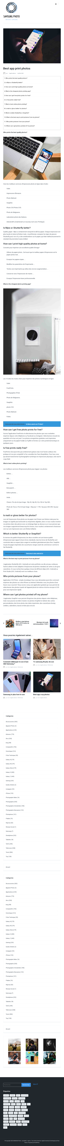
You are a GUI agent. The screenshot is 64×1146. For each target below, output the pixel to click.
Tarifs (7, 844)
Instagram (9, 789)
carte (11, 1101)
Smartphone (9, 835)
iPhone (8, 793)
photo (5, 1115)
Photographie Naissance (13, 810)
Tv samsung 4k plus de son (43, 662)
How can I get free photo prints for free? (18, 95)
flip (29, 1104)
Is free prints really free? (13, 100)
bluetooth (21, 1098)
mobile (10, 1112)
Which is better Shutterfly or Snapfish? (17, 113)
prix (11, 1118)
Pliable (8, 818)
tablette (6, 1124)
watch (24, 1124)
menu (5, 1112)
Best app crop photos (41, 694)
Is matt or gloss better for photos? (16, 108)
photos (20, 1115)
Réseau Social (10, 827)
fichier (24, 1104)
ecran (13, 1104)
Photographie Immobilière (13, 806)
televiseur (13, 1124)
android (6, 1095)
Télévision (20, 667)
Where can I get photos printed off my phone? (20, 126)
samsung (12, 1121)
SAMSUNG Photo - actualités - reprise (22, 1140)
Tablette (8, 839)
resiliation (21, 1118)
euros (18, 1104)
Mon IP (35, 1084)
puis (15, 1118)
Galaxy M (8, 764)
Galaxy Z (8, 776)
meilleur (18, 1110)
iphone (5, 1110)
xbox (5, 1127)
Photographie (10, 802)
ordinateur (22, 1112)
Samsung (8, 831)
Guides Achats (10, 785)
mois (16, 1112)
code (22, 1101)
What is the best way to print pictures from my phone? (23, 117)
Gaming (8, 780)
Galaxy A (8, 759)
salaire (6, 1121)
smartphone (25, 1121)
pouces (26, 1115)
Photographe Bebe (11, 797)
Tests (7, 852)
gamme (11, 1107)
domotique (7, 1104)
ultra (19, 1124)
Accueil (8, 867)
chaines (17, 1101)
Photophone (9, 814)
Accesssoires (10, 721)
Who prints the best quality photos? (16, 78)
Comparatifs (9, 747)
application (25, 1095)
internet (23, 1107)
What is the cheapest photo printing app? (18, 91)
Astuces (8, 734)
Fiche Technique (10, 755)
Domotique (9, 751)
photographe (13, 1115)
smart (18, 1121)
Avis (7, 738)
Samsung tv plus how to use (14, 694)
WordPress (36, 1142)
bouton (6, 1101)
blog (7, 743)
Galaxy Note (9, 768)
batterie (15, 1098)
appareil (12, 1095)
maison (11, 1110)
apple (18, 1095)
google (17, 1107)
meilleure (24, 1110)
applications (7, 1098)
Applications (12, 73)
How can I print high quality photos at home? (19, 87)
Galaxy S (8, 772)
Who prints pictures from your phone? (18, 121)
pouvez (6, 1118)
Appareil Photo (10, 726)
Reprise (8, 823)
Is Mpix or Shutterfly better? (14, 82)
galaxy (6, 1107)
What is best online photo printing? (16, 104)
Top (7, 856)
